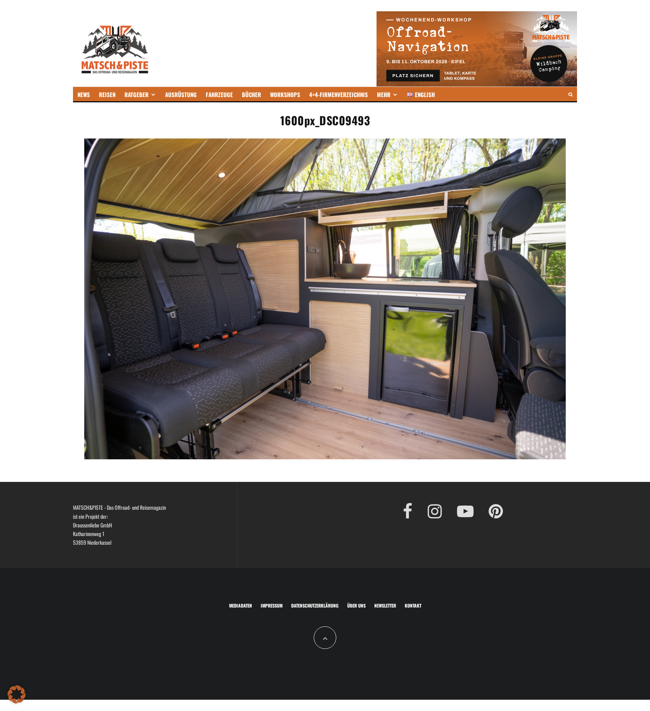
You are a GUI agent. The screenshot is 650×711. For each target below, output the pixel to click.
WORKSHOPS (285, 94)
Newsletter (385, 605)
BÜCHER (251, 94)
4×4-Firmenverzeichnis (338, 94)
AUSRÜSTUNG (181, 94)
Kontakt (413, 605)
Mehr (383, 94)
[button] (16, 694)
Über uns (356, 605)
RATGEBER (137, 94)
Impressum (271, 605)
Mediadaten (240, 605)
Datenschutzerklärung (315, 605)
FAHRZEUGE (219, 94)
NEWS (83, 94)
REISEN (107, 94)
